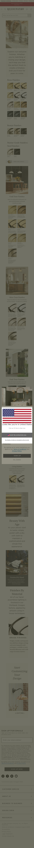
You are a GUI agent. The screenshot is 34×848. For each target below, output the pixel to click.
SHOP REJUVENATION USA (18, 435)
